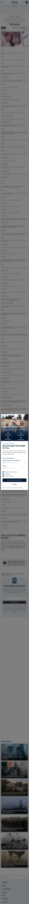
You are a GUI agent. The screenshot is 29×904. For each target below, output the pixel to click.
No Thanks (14, 484)
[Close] (25, 416)
